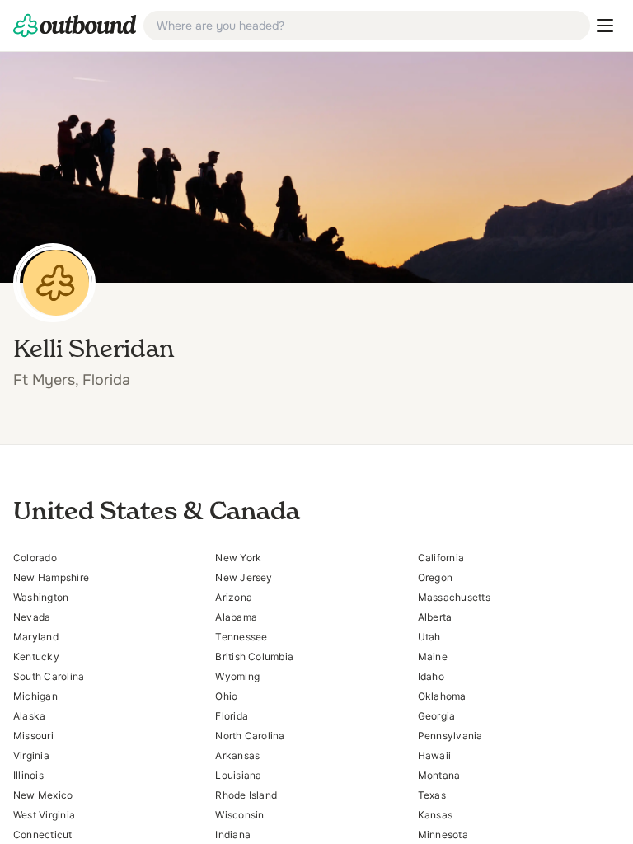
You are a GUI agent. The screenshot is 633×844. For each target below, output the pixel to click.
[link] (75, 25)
